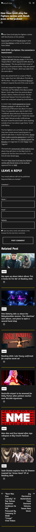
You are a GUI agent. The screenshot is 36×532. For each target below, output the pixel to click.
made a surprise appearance (16, 137)
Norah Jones (21, 41)
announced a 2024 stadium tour (23, 149)
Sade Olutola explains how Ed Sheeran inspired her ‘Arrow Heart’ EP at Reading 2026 (18, 473)
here (17, 156)
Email (3, 210)
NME (15, 165)
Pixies (26, 142)
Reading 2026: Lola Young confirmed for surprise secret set (17, 357)
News (4, 271)
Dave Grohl (5, 41)
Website (4, 220)
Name (4, 199)
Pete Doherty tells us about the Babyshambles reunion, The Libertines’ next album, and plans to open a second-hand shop (18, 317)
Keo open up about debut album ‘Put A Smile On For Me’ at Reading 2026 (17, 277)
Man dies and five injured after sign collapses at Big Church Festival (16, 434)
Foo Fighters (10, 43)
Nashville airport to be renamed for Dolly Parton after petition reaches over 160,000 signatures (16, 396)
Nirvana (29, 81)
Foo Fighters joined (24, 139)
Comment (5, 184)
